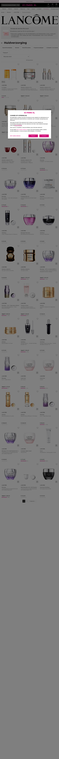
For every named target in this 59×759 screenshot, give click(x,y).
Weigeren (33, 135)
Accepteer (44, 135)
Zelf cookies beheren (15, 135)
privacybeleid (18, 125)
